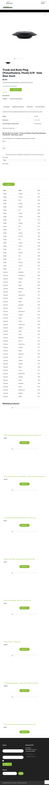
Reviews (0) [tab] (30, 106)
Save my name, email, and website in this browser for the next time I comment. (25, 154)
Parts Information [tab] (40, 106)
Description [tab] (7, 106)
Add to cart (16, 89)
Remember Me (7, 760)
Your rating (5, 157)
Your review (5, 163)
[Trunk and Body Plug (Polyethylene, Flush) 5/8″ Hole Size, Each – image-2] (19, 63)
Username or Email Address (9, 748)
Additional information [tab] (18, 106)
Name (4, 141)
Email (4, 148)
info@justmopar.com (31, 756)
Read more (24, 525)
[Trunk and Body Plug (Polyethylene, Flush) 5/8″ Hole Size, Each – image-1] (8, 63)
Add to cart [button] (24, 442)
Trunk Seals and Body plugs (16, 98)
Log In (7, 764)
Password (4, 754)
